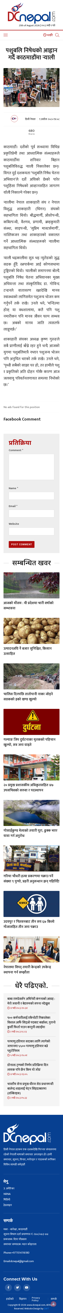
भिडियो (7, 1200)
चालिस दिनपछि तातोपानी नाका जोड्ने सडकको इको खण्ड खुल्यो (28, 696)
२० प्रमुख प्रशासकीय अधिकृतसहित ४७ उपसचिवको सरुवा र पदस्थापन (29, 787)
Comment (16, 450)
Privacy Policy (36, 1299)
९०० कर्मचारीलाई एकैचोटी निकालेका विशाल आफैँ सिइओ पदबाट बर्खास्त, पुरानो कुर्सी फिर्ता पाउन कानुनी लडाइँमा (31, 1022)
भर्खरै (49, 35)
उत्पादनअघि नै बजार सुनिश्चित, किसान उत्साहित (28, 651)
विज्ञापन (22, 1299)
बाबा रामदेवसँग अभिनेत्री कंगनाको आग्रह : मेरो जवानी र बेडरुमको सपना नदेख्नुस (31, 1001)
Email (13, 506)
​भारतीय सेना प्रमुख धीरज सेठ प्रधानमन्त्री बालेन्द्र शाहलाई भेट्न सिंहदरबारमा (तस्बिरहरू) (30, 1088)
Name (13, 488)
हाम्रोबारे (10, 1299)
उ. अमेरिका (9, 1189)
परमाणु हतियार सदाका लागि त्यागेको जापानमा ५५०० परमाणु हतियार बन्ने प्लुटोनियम (28, 1046)
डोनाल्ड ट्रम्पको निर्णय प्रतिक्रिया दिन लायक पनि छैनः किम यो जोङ (27, 1067)
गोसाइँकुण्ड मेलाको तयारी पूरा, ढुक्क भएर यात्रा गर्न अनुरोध (30, 833)
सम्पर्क (54, 1299)
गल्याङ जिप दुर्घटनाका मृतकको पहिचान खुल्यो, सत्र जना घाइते (29, 742)
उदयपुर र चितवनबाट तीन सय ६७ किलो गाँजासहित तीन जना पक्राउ (29, 924)
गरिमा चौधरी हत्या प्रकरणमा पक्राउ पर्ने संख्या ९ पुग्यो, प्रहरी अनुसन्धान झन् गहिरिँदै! (31, 878)
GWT (46, 1309)
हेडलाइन (8, 1205)
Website (14, 524)
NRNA (7, 1194)
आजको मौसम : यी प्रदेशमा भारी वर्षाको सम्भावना (29, 605)
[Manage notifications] (53, 1304)
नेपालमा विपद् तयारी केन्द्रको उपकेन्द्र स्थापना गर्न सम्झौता (27, 969)
